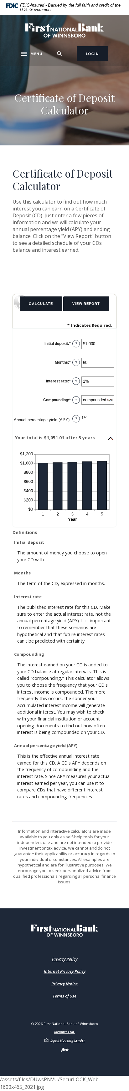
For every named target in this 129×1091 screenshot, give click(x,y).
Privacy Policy (64, 959)
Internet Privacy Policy (64, 971)
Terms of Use (64, 996)
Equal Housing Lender (67, 1040)
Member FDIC (64, 1031)
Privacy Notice (64, 984)
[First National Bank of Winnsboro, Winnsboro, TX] (64, 30)
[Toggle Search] (59, 53)
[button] (64, 438)
